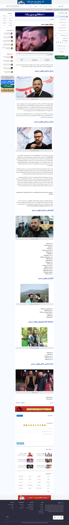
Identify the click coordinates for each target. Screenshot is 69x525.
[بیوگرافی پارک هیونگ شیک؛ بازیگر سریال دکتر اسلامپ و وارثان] (43, 466)
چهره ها (62, 9)
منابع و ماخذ (31, 509)
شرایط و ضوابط (31, 506)
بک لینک (12, 507)
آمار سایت (41, 507)
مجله (22, 506)
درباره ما (42, 506)
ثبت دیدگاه (20, 415)
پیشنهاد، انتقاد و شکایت (29, 507)
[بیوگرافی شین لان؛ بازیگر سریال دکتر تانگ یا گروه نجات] (25, 466)
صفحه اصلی (21, 504)
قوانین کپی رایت (41, 512)
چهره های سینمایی (56, 9)
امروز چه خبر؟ (21, 507)
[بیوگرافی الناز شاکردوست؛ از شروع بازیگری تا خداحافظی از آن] (25, 460)
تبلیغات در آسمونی (10, 504)
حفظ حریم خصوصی (30, 504)
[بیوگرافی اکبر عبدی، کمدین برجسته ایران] (43, 454)
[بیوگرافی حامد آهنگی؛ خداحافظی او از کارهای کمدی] (25, 454)
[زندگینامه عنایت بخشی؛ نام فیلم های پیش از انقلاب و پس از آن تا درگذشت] (43, 460)
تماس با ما (41, 504)
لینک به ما (41, 509)
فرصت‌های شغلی (40, 511)
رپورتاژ (12, 506)
